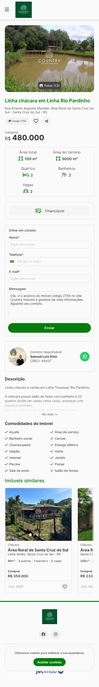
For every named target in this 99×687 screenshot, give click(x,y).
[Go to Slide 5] (43, 535)
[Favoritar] (36, 121)
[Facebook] (43, 634)
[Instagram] (55, 634)
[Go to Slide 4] (40, 535)
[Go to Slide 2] (34, 535)
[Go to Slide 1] (30, 534)
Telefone (16, 255)
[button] (49, 58)
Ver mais (48, 414)
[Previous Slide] (8, 58)
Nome (14, 237)
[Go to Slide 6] (47, 535)
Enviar (49, 328)
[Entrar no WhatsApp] (85, 356)
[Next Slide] (90, 58)
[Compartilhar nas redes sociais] (46, 121)
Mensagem (17, 289)
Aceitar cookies (49, 662)
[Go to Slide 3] (37, 535)
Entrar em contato (22, 230)
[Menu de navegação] (7, 10)
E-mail (14, 272)
